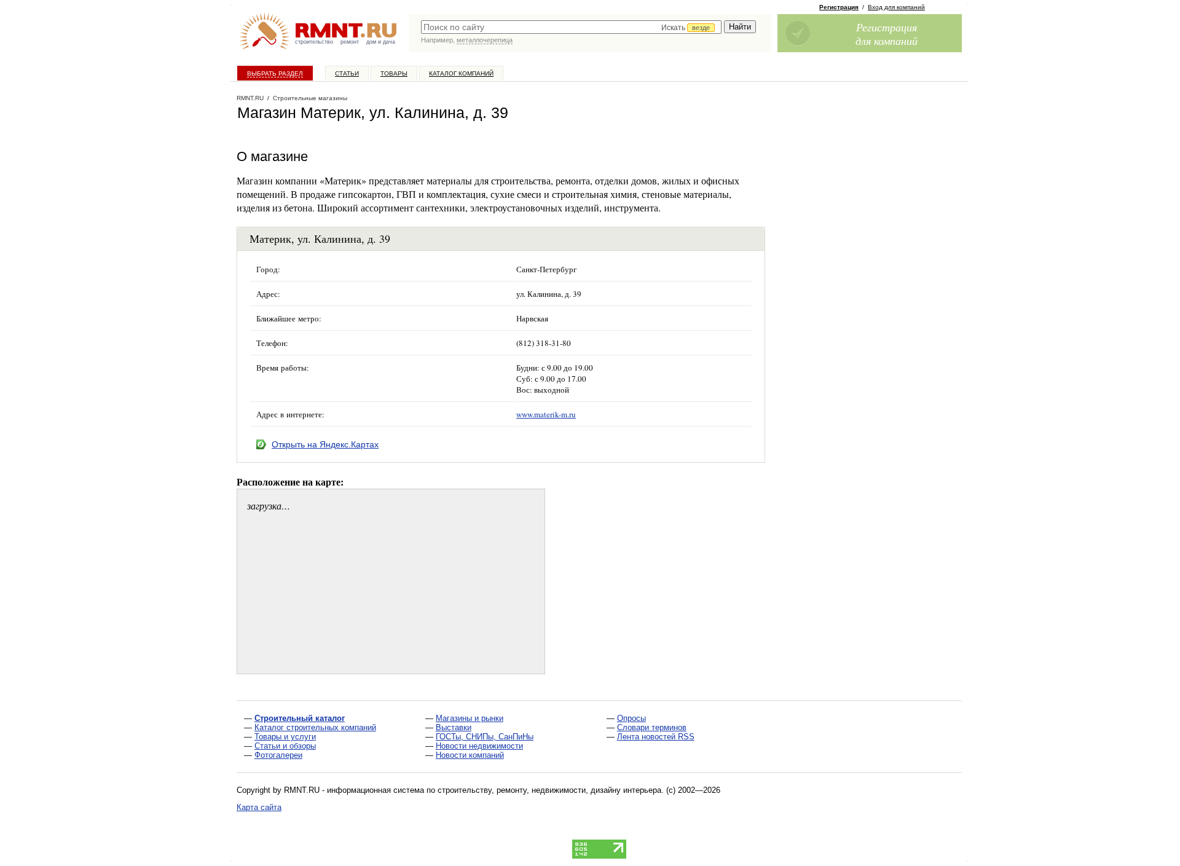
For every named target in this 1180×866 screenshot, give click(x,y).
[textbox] (571, 27)
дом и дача (380, 42)
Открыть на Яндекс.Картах (325, 444)
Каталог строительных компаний (315, 727)
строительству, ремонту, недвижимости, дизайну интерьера (549, 790)
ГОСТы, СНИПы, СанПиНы (484, 736)
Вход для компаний (896, 7)
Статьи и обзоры (285, 745)
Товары (393, 73)
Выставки (453, 727)
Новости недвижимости (479, 745)
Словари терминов (651, 727)
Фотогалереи (278, 755)
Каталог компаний (461, 73)
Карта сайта (259, 807)
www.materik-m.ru (546, 414)
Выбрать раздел (275, 73)
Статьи (347, 73)
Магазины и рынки (469, 718)
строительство (314, 42)
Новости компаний (470, 755)
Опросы (631, 718)
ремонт (349, 42)
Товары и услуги (285, 736)
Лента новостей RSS (655, 736)
